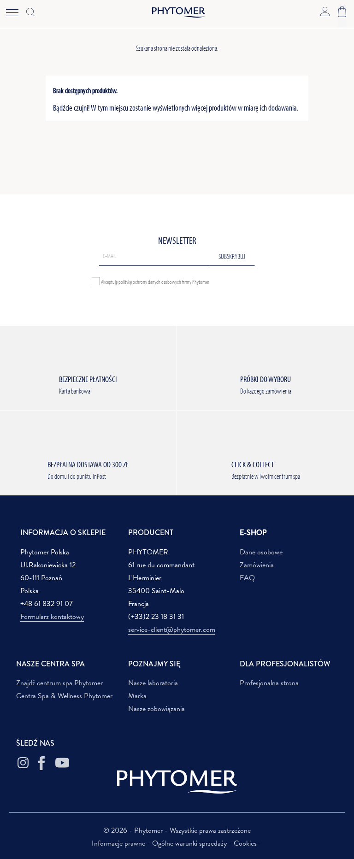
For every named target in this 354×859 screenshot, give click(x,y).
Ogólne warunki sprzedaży (190, 843)
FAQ (247, 577)
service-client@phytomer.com (171, 629)
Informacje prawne (119, 843)
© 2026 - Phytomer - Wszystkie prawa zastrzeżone (177, 830)
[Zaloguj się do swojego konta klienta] (325, 10)
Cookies (245, 843)
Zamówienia (257, 565)
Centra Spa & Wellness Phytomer (64, 695)
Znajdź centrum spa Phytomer (59, 682)
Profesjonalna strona (269, 682)
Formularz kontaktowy (52, 616)
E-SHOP (253, 532)
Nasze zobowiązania (156, 708)
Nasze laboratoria (153, 682)
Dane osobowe (261, 552)
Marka (137, 695)
